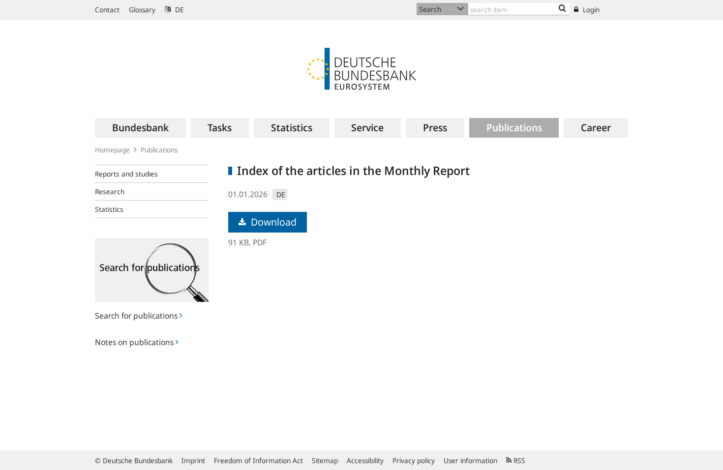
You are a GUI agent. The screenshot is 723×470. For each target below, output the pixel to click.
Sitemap (325, 460)
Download (272, 222)
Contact (107, 9)
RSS (518, 460)
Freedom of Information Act (258, 460)
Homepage (112, 149)
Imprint (193, 460)
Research (109, 191)
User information (470, 460)
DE (178, 9)
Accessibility (365, 460)
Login (590, 9)
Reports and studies (126, 173)
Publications (159, 149)
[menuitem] (140, 128)
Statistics (109, 209)
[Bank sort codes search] (562, 9)
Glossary (142, 9)
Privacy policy (413, 460)
